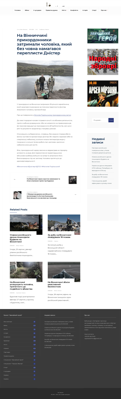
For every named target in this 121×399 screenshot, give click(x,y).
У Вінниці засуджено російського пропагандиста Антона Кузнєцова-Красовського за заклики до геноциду (42, 195)
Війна (27, 10)
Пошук (111, 120)
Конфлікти (74, 10)
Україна (6, 375)
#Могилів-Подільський (51, 166)
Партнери (7, 352)
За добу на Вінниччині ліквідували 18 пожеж (59, 236)
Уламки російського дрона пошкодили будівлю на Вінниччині (20, 238)
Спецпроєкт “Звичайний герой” (14, 360)
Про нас (104, 10)
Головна (17, 10)
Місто (64, 10)
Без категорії (8, 321)
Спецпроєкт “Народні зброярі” (13, 363)
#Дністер (31, 166)
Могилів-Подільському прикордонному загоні (52, 115)
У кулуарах (37, 10)
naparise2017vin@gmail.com (93, 338)
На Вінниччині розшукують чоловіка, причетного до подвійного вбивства (21, 285)
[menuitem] (27, 10)
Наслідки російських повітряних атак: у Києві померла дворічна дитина (101, 150)
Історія (85, 10)
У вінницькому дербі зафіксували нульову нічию (59, 345)
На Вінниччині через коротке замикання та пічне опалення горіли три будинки (43, 179)
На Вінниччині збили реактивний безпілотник (59, 284)
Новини (47, 29)
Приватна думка (51, 10)
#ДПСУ (38, 166)
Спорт (94, 10)
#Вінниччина (22, 166)
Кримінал (18, 292)
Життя (6, 329)
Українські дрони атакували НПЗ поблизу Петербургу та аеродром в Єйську (102, 168)
